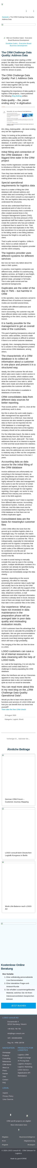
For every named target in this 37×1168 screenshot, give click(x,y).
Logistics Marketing (25, 1067)
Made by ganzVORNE (18, 1159)
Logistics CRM (23, 1055)
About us (5, 1068)
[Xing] (14, 1163)
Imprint (5, 1093)
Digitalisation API (24, 1073)
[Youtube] (26, 1163)
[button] (32, 4)
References (6, 1061)
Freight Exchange (24, 1058)
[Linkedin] (20, 1163)
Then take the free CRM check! (14, 709)
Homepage (6, 1052)
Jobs (4, 1077)
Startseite (5, 17)
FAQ (4, 1083)
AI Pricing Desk (23, 1061)
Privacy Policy (8, 1096)
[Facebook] (8, 1163)
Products (5, 1055)
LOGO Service (23, 1070)
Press (4, 1071)
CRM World (6, 1064)
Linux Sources (8, 1099)
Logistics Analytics (25, 1064)
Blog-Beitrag (17, 96)
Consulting (6, 1058)
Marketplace (22, 1076)
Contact (5, 1080)
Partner (5, 1074)
